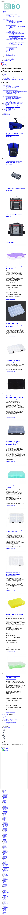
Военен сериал (9, 51)
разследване (9, 299)
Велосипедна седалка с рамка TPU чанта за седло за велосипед (14, 135)
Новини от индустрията (11, 58)
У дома (5, 11)
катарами (8, 50)
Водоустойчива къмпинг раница (16, 36)
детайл (13, 299)
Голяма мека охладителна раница (16, 23)
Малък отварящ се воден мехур (16, 28)
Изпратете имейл (4, 748)
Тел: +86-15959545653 (8, 727)
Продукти (5, 19)
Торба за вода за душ (13, 30)
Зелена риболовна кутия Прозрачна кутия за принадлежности (13, 677)
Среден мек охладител (14, 22)
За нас (4, 12)
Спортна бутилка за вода (11, 47)
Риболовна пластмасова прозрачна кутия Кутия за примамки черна (14, 443)
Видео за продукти (10, 55)
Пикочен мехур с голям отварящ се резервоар (16, 91)
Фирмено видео (9, 54)
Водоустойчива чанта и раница (13, 32)
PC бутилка (11, 48)
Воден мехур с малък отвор (12, 92)
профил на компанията (11, 14)
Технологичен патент (11, 17)
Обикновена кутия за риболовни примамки (13, 79)
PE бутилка (11, 49)
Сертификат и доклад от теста (13, 16)
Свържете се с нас (7, 60)
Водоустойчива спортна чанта (16, 34)
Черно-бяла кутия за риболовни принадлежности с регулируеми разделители (15, 397)
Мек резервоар (12, 31)
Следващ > (4, 714)
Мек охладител (9, 20)
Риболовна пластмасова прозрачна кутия (13, 361)
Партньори (8, 15)
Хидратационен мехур (11, 25)
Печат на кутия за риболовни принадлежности (15, 45)
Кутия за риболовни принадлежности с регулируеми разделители (15, 325)
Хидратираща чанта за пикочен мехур (17, 38)
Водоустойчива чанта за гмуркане (16, 33)
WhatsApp (6, 750)
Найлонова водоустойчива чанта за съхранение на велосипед (14, 162)
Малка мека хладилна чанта (15, 21)
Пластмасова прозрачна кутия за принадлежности (15, 530)
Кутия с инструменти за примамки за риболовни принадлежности (13, 574)
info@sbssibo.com (10, 723)
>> (7, 714)
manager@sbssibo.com (11, 722)
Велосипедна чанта (13, 37)
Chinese (4, 64)
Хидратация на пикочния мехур (10, 90)
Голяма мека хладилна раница (13, 88)
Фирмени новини (10, 59)
